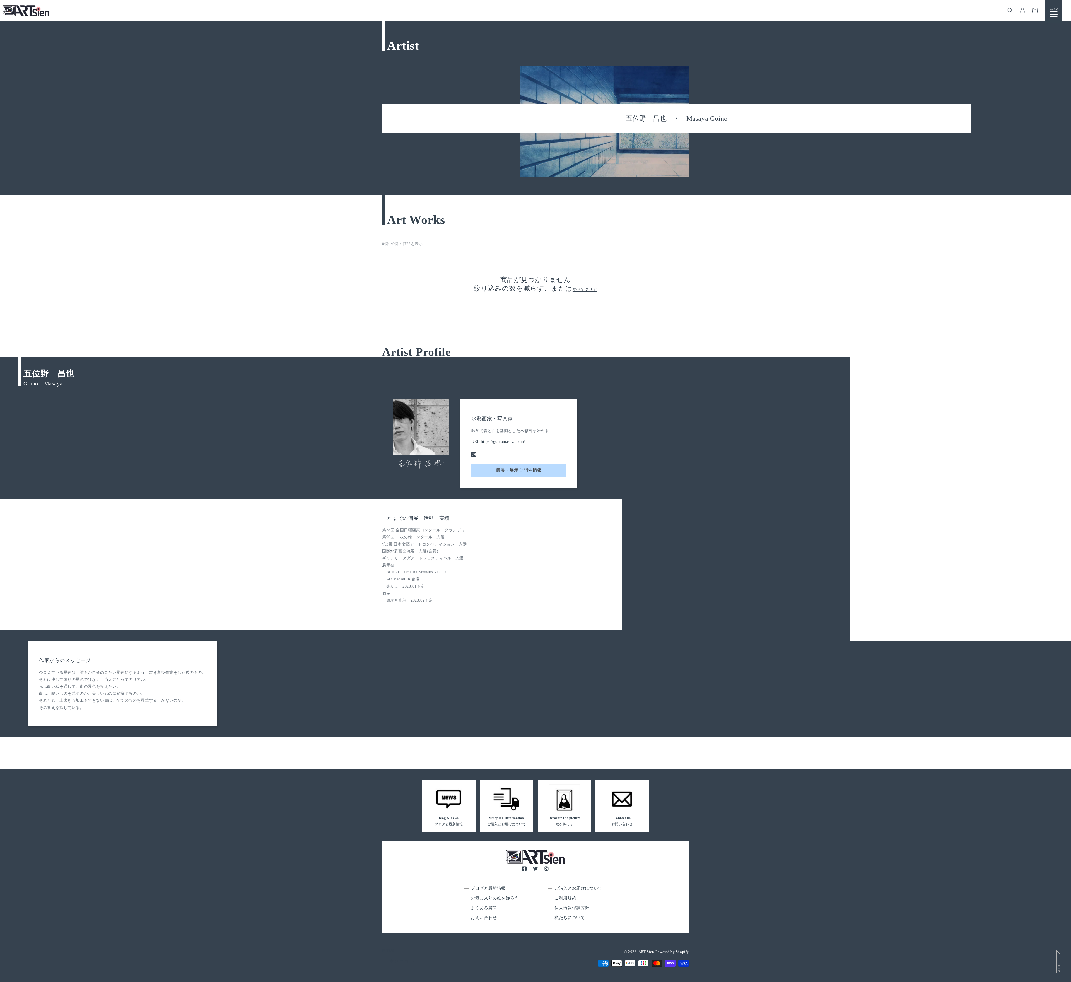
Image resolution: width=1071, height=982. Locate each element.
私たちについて (569, 917)
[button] (1010, 10)
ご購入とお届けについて (578, 888)
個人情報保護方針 (571, 908)
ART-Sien (646, 952)
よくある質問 (484, 908)
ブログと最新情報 (488, 888)
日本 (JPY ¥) (397, 961)
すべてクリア (585, 289)
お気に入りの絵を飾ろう (495, 898)
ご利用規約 (565, 898)
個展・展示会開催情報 (519, 470)
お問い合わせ (484, 917)
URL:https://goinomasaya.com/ (498, 442)
